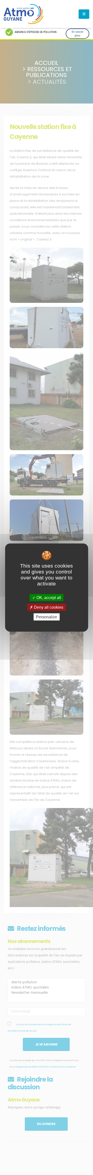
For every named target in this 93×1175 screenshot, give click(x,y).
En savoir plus (77, 33)
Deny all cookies (48, 607)
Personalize (46, 617)
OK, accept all (48, 597)
